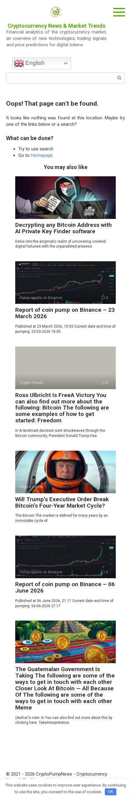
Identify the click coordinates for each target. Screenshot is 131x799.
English (34, 63)
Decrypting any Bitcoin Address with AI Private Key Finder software (63, 228)
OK (110, 791)
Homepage (42, 155)
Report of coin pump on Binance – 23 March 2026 (65, 313)
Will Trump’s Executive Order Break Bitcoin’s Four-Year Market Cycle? (62, 502)
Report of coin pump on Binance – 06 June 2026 (65, 587)
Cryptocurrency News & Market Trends (56, 26)
